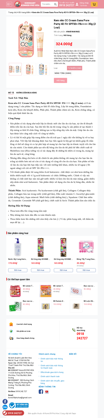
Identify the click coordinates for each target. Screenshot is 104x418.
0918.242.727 (21, 391)
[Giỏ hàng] (94, 4)
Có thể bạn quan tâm (19, 279)
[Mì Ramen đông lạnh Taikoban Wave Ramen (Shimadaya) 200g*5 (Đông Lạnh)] (45, 306)
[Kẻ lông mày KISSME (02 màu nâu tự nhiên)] (40, 247)
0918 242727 (66, 5)
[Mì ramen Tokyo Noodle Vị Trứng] (45, 291)
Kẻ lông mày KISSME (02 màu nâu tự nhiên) (49, 259)
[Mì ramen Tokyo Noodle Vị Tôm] (15, 291)
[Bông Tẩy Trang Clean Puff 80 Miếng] (86, 247)
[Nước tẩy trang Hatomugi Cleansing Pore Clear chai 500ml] (17, 247)
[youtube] (47, 391)
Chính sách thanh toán (50, 376)
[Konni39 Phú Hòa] (27, 4)
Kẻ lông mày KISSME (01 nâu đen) (68, 259)
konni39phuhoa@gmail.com (20, 398)
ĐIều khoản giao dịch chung (52, 372)
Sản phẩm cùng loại (18, 233)
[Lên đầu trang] (99, 413)
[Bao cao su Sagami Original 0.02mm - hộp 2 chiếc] (76, 291)
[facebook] (41, 391)
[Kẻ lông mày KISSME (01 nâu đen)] (63, 247)
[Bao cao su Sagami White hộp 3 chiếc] (15, 306)
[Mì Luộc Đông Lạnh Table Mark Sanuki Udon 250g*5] (76, 306)
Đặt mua (17, 270)
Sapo (74, 413)
